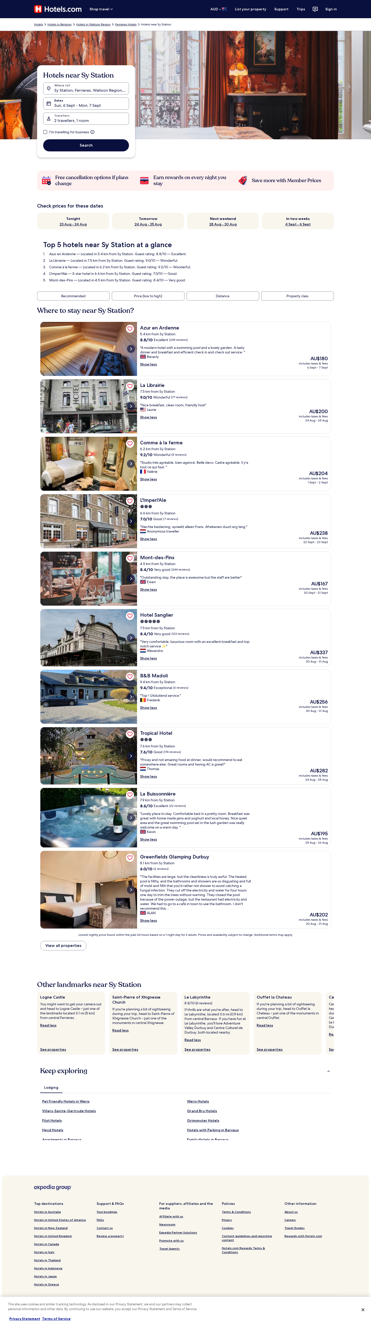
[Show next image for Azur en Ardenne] (131, 349)
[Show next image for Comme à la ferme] (131, 464)
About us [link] (291, 1212)
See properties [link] (53, 1049)
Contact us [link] (105, 1228)
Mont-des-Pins (61, 280)
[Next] (334, 1023)
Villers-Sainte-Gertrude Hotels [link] (69, 1111)
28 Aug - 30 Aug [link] (223, 224)
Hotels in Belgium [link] (59, 24)
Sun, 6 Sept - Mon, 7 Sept (77, 105)
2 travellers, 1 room (71, 120)
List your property (250, 9)
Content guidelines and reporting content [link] (247, 1238)
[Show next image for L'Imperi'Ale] (131, 521)
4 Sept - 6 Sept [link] (298, 224)
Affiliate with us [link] (171, 1216)
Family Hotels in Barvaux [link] (207, 1139)
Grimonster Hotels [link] (203, 1120)
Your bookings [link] (107, 1212)
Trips (301, 9)
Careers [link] (290, 1220)
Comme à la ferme (63, 267)
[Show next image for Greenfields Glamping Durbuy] (131, 890)
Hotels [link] (38, 24)
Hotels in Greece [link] (46, 1284)
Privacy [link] (227, 1220)
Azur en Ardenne (62, 254)
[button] (185, 1071)
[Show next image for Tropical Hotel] (131, 756)
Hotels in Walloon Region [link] (93, 24)
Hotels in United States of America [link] (60, 1220)
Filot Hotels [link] (52, 1120)
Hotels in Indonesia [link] (48, 1268)
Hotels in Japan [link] (45, 1276)
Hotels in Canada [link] (46, 1244)
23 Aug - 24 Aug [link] (73, 224)
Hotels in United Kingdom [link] (53, 1236)
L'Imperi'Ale (58, 273)
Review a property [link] (110, 1236)
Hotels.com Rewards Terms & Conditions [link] (243, 1250)
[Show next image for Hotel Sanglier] (131, 638)
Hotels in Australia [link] (47, 1212)
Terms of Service (56, 1319)
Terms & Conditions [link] (236, 1212)
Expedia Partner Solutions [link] (178, 1232)
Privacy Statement (24, 1319)
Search (86, 145)
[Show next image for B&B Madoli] (131, 697)
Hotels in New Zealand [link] (51, 1228)
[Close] (362, 1309)
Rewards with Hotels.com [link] (303, 1236)
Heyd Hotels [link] (52, 1130)
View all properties (63, 945)
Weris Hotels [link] (198, 1101)
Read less (48, 1025)
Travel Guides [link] (294, 1228)
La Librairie (57, 260)
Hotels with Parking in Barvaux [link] (213, 1130)
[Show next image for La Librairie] (131, 406)
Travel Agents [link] (169, 1248)
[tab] (51, 1087)
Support (281, 9)
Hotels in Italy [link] (44, 1252)
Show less (148, 364)
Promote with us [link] (171, 1240)
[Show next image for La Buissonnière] (131, 818)
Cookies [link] (228, 1228)
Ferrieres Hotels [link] (126, 24)
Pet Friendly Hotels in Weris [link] (66, 1101)
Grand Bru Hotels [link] (202, 1111)
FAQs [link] (100, 1220)
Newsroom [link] (167, 1224)
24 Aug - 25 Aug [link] (148, 224)
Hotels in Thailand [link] (47, 1260)
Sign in (331, 9)
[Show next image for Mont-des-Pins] (131, 579)
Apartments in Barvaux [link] (61, 1139)
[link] (130, 329)
